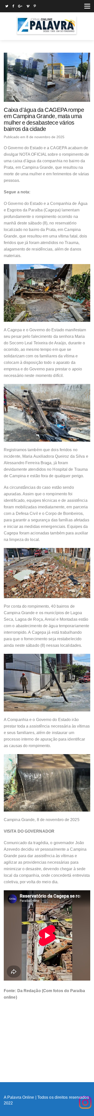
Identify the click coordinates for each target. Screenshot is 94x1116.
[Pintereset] (34, 6)
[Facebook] (13, 6)
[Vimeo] (28, 6)
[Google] (20, 6)
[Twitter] (7, 6)
